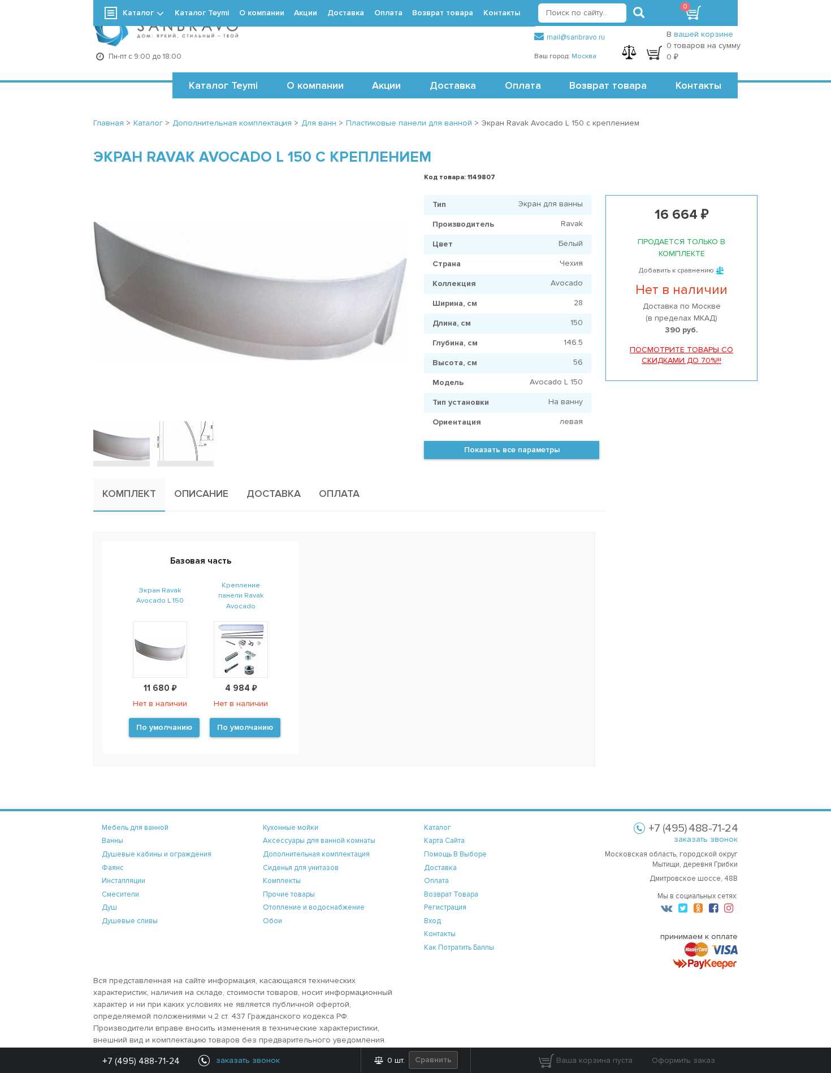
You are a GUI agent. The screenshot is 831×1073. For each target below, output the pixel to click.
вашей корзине (703, 34)
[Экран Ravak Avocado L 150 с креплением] (250, 291)
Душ (109, 907)
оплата (436, 880)
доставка (440, 867)
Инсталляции (123, 880)
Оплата (523, 85)
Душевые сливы (130, 920)
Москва (584, 56)
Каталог (138, 13)
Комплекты (282, 880)
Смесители (120, 894)
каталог (437, 827)
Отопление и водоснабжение (314, 907)
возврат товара (451, 894)
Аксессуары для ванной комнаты (319, 840)
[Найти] (638, 13)
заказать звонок (706, 839)
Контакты (698, 85)
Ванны (112, 840)
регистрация (445, 907)
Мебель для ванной (135, 827)
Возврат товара (608, 85)
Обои (272, 920)
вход (432, 920)
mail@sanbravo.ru (576, 37)
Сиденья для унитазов (301, 867)
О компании (315, 85)
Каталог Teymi (223, 85)
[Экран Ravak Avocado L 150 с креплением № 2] (185, 441)
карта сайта (444, 840)
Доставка (453, 85)
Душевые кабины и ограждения (156, 854)
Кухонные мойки (290, 827)
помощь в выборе (455, 854)
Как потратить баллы (459, 947)
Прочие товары (289, 894)
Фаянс (113, 867)
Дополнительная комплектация (316, 854)
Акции (386, 85)
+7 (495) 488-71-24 (141, 1061)
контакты (440, 933)
